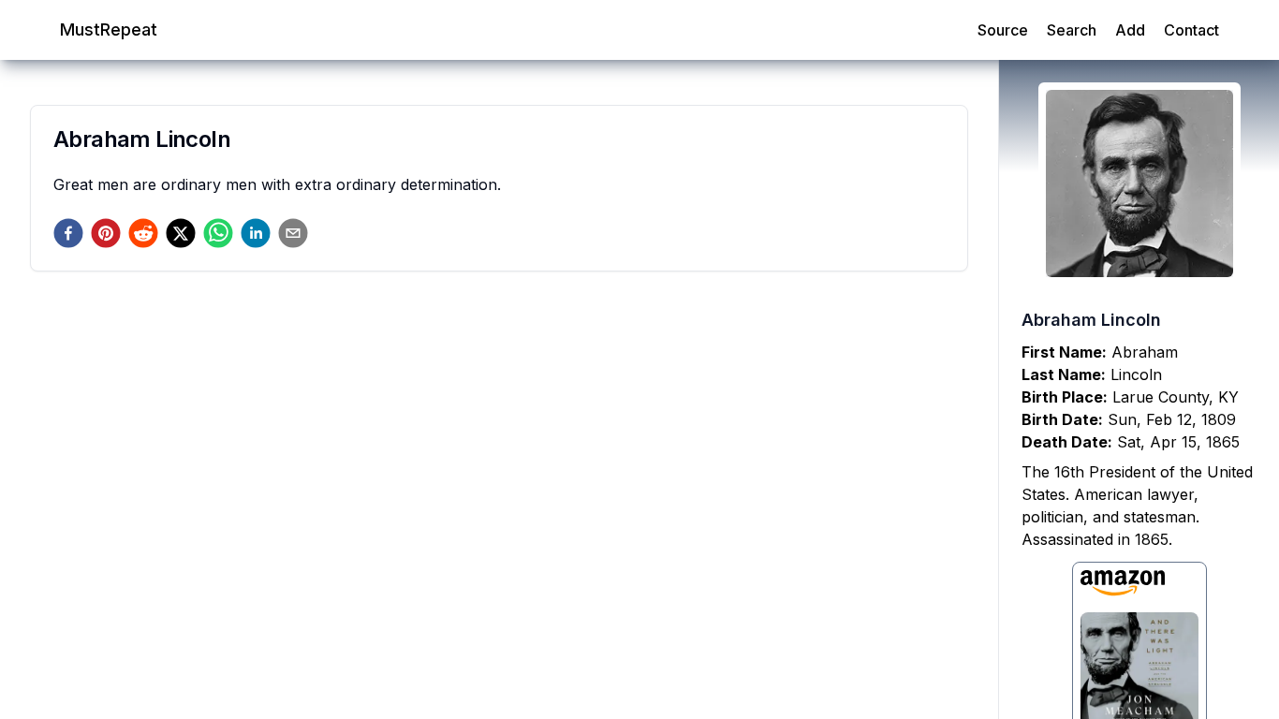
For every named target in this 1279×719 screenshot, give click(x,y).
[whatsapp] (218, 233)
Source (1003, 30)
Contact (1191, 30)
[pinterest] (106, 233)
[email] (293, 233)
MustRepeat (108, 29)
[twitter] (181, 233)
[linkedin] (256, 233)
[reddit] (143, 233)
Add (1130, 30)
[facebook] (68, 233)
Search (1071, 30)
